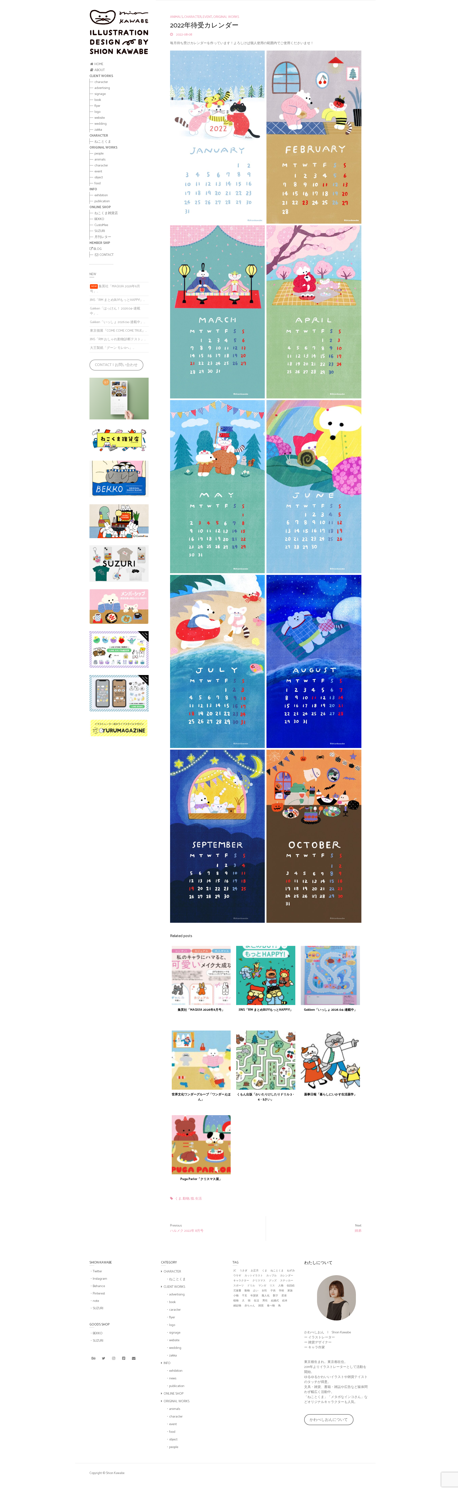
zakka (98, 130)
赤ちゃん (250, 1306)
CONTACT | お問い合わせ (116, 365)
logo (97, 112)
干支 (244, 1296)
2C (234, 1271)
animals (99, 159)
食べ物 (271, 1306)
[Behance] (93, 1358)
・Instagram (98, 1279)
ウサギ (237, 1276)
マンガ (262, 1286)
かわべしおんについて (329, 1420)
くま (178, 1198)
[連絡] (134, 1358)
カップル (271, 1276)
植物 (236, 1301)
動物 (186, 1198)
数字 (275, 1296)
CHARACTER (172, 1271)
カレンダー (286, 1276)
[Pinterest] (124, 1358)
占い (255, 1291)
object (98, 177)
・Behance (97, 1286)
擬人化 (266, 1296)
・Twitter (95, 1271)
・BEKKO (96, 1333)
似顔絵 (291, 1286)
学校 (281, 1291)
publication (102, 201)
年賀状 (254, 1296)
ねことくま (102, 141)
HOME (98, 64)
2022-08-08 (183, 34)
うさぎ (243, 1271)
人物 (280, 1286)
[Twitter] (103, 1358)
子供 (273, 1291)
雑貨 (261, 1306)
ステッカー (286, 1281)
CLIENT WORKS (174, 1287)
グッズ (273, 1281)
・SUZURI (96, 1308)
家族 (290, 1291)
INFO (167, 1363)
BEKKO (99, 219)
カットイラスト (254, 1276)
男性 (265, 1301)
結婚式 (275, 1301)
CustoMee (101, 225)
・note (94, 1301)
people (99, 153)
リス (272, 1286)
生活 (198, 1198)
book (97, 100)
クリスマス (258, 1281)
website (99, 118)
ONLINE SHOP (173, 1394)
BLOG (97, 249)
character (101, 82)
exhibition (101, 195)
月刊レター (102, 237)
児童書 (237, 1291)
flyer (97, 106)
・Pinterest (97, 1293)
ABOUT (99, 70)
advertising (102, 88)
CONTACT (106, 255)
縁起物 (237, 1306)
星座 (284, 1296)
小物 (236, 1296)
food (97, 183)
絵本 (284, 1301)
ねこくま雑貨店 (106, 213)
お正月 (255, 1271)
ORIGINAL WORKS (226, 17)
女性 (264, 1291)
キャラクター (241, 1281)
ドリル (251, 1286)
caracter (175, 1310)
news (172, 1378)
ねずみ (291, 1271)
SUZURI (99, 231)
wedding (100, 124)
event (98, 171)
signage (100, 94)
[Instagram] (113, 1358)
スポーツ (238, 1286)
